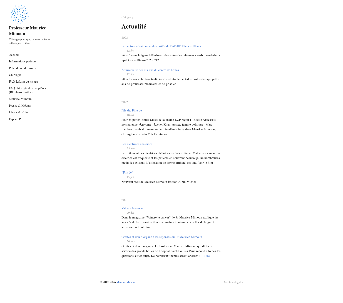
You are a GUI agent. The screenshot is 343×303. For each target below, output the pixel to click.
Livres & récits (18, 112)
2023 (124, 37)
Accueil (14, 54)
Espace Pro (16, 119)
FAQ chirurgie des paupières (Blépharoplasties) (27, 90)
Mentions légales (233, 282)
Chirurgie (15, 74)
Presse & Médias (20, 105)
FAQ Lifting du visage (23, 81)
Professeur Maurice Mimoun (27, 30)
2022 (124, 102)
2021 (124, 200)
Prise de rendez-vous (22, 68)
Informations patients (22, 61)
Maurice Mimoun (20, 98)
